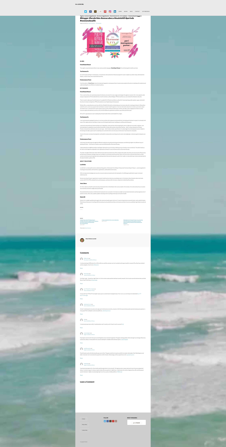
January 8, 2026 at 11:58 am (89, 275)
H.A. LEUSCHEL (79, 4)
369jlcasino (86, 258)
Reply (81, 268)
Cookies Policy (84, 430)
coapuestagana (87, 333)
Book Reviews (88, 228)
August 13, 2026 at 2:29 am (89, 334)
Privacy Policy (84, 424)
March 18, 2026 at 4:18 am (89, 290)
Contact (83, 418)
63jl (84, 319)
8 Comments (98, 23)
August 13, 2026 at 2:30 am (89, 365)
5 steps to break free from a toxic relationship (110, 220)
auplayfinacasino (87, 348)
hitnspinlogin (86, 273)
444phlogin (86, 363)
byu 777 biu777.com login (89, 288)
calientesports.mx (87, 304)
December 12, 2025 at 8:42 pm (90, 259)
